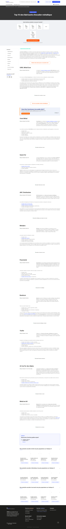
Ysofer (9, 65)
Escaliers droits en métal (26, 166)
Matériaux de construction (10, 6)
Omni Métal (9, 53)
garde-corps (58, 417)
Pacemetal (9, 61)
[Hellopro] (6, 6)
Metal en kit (9, 69)
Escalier (16, 6)
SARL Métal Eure (10, 51)
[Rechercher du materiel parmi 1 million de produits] (38, 2)
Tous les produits (9, 4)
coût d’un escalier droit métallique (29, 313)
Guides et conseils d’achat (29, 519)
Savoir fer (9, 55)
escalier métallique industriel (45, 70)
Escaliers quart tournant (25, 238)
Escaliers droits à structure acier (27, 203)
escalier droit (43, 52)
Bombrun (9, 63)
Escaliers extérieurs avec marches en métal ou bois (30, 382)
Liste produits (27, 511)
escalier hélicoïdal (49, 52)
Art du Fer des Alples (11, 67)
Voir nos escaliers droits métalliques (40, 103)
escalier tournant (56, 52)
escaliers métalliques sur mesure (52, 121)
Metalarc (9, 59)
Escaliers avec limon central (26, 276)
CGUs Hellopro (39, 519)
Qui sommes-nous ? (17, 4)
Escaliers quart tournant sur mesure (27, 343)
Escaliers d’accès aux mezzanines (27, 204)
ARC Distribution (10, 57)
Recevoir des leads (25, 113)
